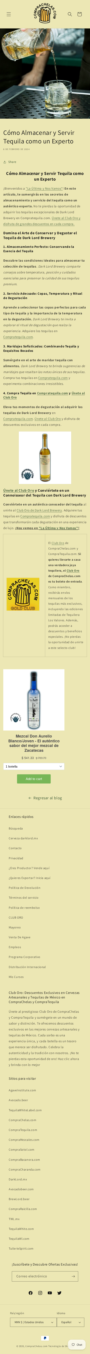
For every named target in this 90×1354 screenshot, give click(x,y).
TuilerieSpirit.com (21, 1248)
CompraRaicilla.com (23, 1209)
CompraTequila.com (23, 1130)
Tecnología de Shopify (61, 1346)
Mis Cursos (16, 977)
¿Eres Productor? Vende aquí (29, 868)
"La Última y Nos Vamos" (44, 188)
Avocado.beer (18, 1100)
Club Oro (58, 543)
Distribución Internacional (27, 967)
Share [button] (12, 162)
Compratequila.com (18, 337)
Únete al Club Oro (48, 419)
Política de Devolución (24, 888)
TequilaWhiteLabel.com (25, 1110)
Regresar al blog (47, 797)
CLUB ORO (16, 917)
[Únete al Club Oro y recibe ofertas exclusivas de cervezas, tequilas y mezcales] (23, 611)
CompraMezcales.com (24, 1140)
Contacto (15, 848)
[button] (9, 14)
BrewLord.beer (19, 1199)
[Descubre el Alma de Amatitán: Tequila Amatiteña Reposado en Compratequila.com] (45, 457)
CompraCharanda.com (25, 1169)
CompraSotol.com (22, 1150)
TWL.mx (14, 1219)
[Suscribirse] (73, 1276)
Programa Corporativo (24, 957)
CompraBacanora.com (24, 1160)
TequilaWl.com (19, 1239)
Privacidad (16, 858)
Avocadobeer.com (21, 1189)
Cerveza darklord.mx (23, 838)
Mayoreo (15, 927)
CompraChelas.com (22, 1120)
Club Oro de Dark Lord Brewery (39, 510)
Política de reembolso (24, 908)
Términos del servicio (24, 898)
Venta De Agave (19, 937)
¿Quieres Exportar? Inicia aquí (29, 878)
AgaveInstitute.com (22, 1090)
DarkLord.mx (18, 1179)
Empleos (15, 947)
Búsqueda (16, 828)
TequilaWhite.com (21, 1229)
